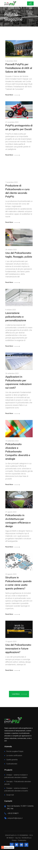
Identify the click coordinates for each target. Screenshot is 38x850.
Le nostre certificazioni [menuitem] (14, 755)
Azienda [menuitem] (8, 746)
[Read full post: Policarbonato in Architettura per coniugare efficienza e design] (19, 499)
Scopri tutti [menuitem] (10, 795)
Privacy (14, 840)
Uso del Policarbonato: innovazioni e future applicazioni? (18, 648)
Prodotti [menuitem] (8, 770)
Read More (9, 95)
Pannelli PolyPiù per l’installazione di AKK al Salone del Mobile (18, 68)
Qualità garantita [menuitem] (12, 760)
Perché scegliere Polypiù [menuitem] (14, 751)
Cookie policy (22, 840)
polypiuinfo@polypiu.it (15, 818)
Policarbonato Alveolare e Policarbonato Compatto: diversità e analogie (17, 451)
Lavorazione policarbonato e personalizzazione (15, 316)
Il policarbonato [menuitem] (11, 764)
